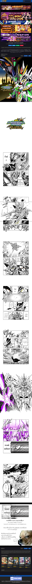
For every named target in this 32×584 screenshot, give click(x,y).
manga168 (17, 575)
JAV (12, 575)
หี (19, 575)
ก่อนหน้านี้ (26, 55)
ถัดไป (29, 55)
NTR (14, 575)
